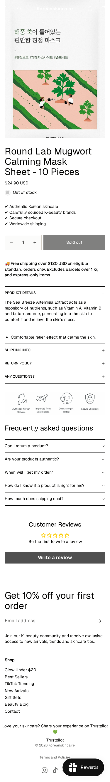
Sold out (74, 242)
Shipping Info (18, 350)
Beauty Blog (16, 704)
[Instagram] (44, 770)
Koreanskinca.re (61, 745)
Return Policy (18, 363)
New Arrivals (16, 690)
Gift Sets (13, 697)
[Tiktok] (55, 770)
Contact (12, 711)
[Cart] (103, 8)
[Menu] (6, 9)
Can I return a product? (26, 445)
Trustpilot (55, 740)
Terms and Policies (55, 757)
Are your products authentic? (32, 459)
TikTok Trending (19, 683)
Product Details (20, 292)
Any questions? (20, 376)
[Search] (19, 8)
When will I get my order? (29, 472)
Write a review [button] (55, 557)
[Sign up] (99, 621)
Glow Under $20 (20, 669)
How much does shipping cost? (34, 498)
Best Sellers (16, 677)
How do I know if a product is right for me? (44, 485)
